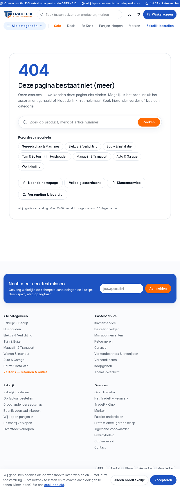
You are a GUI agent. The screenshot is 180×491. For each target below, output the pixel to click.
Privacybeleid (104, 435)
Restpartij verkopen (18, 423)
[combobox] (79, 14)
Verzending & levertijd (45, 194)
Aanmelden (158, 288)
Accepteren (163, 480)
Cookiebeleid (104, 441)
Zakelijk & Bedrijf (16, 323)
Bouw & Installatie (119, 146)
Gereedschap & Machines (40, 146)
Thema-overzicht (106, 372)
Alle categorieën (25, 26)
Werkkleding (31, 166)
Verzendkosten (105, 360)
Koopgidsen (103, 366)
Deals (71, 26)
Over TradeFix (104, 392)
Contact (100, 447)
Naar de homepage (43, 183)
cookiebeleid (54, 485)
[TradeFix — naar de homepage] (18, 14)
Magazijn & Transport (92, 156)
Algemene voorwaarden (112, 429)
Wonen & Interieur (16, 353)
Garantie (100, 347)
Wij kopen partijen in (18, 417)
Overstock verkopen (19, 429)
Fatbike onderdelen (108, 417)
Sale (57, 26)
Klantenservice (129, 183)
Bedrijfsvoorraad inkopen (22, 410)
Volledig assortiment (85, 183)
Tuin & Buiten (31, 156)
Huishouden (58, 156)
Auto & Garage (127, 156)
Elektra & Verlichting (83, 146)
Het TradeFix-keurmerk (111, 398)
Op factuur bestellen (18, 398)
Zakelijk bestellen (160, 26)
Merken (134, 26)
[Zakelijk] (129, 14)
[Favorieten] (138, 14)
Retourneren (103, 341)
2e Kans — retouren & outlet (25, 372)
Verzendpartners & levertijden (116, 353)
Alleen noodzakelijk (129, 480)
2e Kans (87, 26)
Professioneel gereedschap (114, 423)
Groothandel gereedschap (23, 404)
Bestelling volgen (106, 329)
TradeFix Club (104, 404)
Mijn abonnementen (108, 335)
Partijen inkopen (111, 26)
